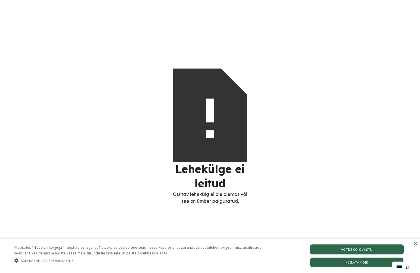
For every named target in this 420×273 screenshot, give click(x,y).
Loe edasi (160, 253)
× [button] (415, 244)
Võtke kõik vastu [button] (356, 249)
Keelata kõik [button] (356, 262)
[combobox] (403, 267)
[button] (141, 260)
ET (407, 267)
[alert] (210, 256)
